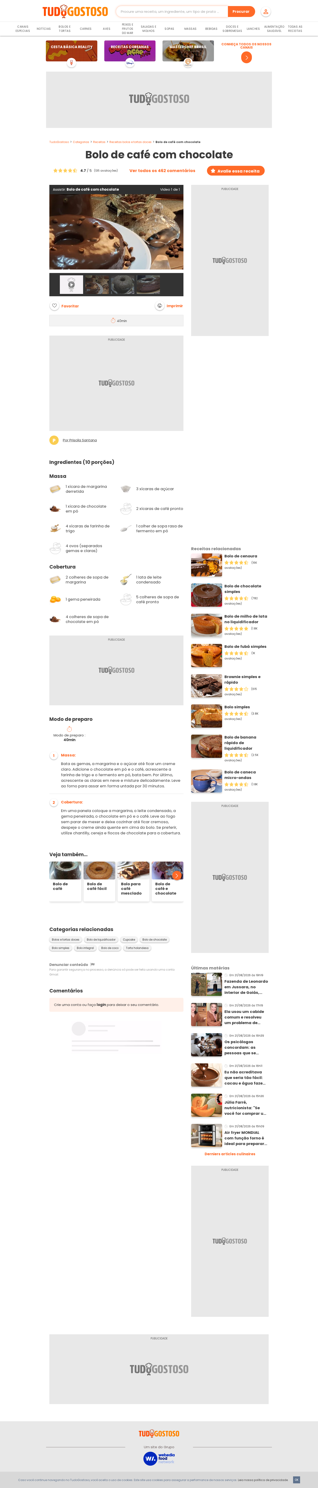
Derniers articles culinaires (230, 1154)
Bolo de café (60, 886)
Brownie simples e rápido (242, 679)
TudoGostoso (59, 142)
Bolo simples (60, 948)
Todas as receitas (295, 29)
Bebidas (211, 29)
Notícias (44, 29)
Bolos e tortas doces (65, 940)
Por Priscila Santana (80, 440)
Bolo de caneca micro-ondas (240, 774)
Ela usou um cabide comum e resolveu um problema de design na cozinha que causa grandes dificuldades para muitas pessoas (244, 1017)
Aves (106, 29)
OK (296, 1480)
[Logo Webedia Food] (159, 1458)
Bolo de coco (109, 948)
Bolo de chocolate (154, 940)
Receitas (99, 142)
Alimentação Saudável (274, 29)
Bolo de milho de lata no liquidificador (245, 619)
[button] (169, 305)
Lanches (253, 29)
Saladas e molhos (148, 29)
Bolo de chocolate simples (242, 588)
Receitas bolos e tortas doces (130, 142)
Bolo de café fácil (97, 886)
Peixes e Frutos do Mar (127, 29)
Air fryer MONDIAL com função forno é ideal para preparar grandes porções (244, 1138)
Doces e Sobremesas (232, 29)
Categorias (81, 142)
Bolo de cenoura (240, 556)
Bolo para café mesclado (131, 889)
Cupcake (129, 940)
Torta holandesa (137, 948)
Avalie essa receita (238, 171)
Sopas (169, 29)
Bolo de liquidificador (101, 940)
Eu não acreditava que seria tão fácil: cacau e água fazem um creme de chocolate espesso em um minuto (245, 1077)
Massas (190, 29)
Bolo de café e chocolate (165, 889)
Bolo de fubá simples (245, 646)
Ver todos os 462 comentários (162, 170)
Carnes (86, 29)
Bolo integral (85, 948)
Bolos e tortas (65, 29)
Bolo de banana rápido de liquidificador (240, 743)
